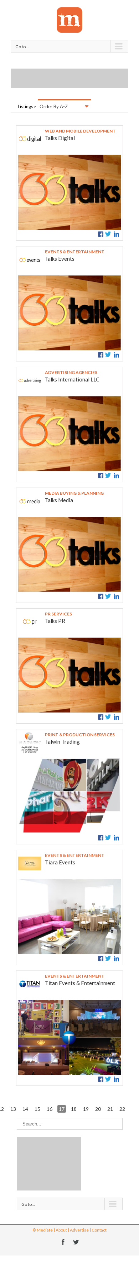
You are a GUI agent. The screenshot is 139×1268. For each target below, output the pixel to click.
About (61, 1230)
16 (49, 1109)
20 (98, 1109)
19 (86, 1109)
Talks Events (59, 258)
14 (25, 1109)
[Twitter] (76, 1242)
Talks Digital (60, 138)
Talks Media (59, 500)
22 (122, 1109)
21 (110, 1109)
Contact (99, 1230)
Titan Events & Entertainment (80, 983)
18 (74, 1109)
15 (37, 1109)
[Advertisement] (75, 77)
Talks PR (55, 621)
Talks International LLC (72, 379)
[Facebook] (63, 1242)
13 (13, 1109)
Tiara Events (60, 862)
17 (62, 1109)
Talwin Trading (62, 741)
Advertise (79, 1230)
